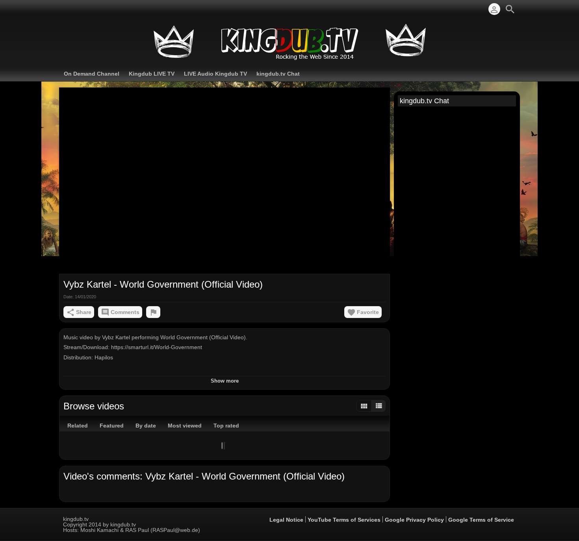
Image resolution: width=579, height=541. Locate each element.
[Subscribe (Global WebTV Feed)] (79, 9)
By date (145, 425)
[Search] (510, 9)
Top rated (226, 425)
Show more (225, 381)
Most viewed (185, 425)
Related (77, 425)
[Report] (153, 312)
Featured (112, 425)
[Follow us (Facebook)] (67, 9)
